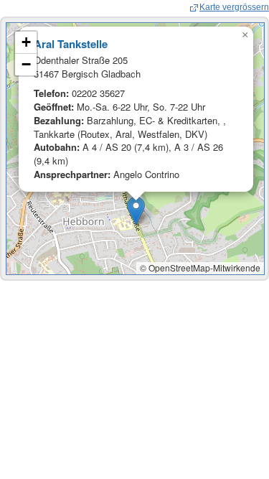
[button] (136, 210)
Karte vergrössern (234, 7)
